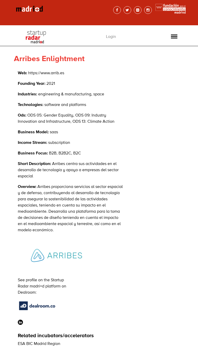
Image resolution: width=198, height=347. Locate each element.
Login (111, 37)
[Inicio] (52, 9)
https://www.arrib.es (46, 73)
